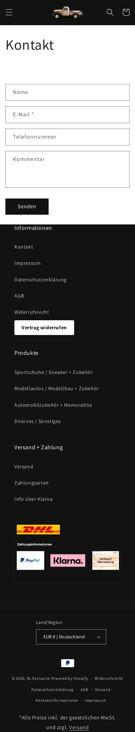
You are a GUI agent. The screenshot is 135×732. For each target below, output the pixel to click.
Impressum (27, 263)
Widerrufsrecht (31, 312)
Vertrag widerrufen (44, 327)
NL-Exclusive (38, 678)
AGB (19, 296)
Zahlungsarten (31, 482)
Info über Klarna (33, 499)
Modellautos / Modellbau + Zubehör (56, 388)
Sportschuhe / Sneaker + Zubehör (53, 372)
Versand (23, 466)
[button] (9, 12)
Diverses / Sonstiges (37, 421)
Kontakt (23, 247)
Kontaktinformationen (57, 700)
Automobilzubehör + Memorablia (53, 405)
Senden (27, 206)
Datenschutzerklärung (40, 279)
